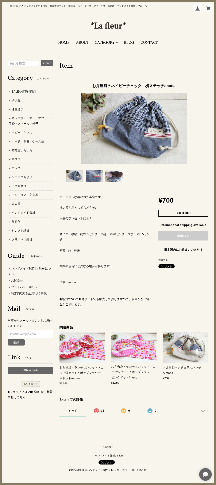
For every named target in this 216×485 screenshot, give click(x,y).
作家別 (16, 221)
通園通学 (17, 109)
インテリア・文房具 (25, 195)
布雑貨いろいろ (22, 150)
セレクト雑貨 (20, 230)
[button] (106, 42)
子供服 (16, 100)
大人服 (16, 203)
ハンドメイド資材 (23, 212)
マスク (16, 159)
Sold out (183, 235)
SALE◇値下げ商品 (24, 91)
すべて (72, 410)
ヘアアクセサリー (23, 177)
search (46, 63)
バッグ (16, 168)
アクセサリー (20, 186)
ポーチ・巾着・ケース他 (28, 141)
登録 (16, 342)
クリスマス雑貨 (22, 239)
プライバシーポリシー (26, 287)
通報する (163, 260)
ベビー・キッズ (22, 132)
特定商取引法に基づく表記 (29, 293)
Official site (30, 370)
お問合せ (17, 280)
